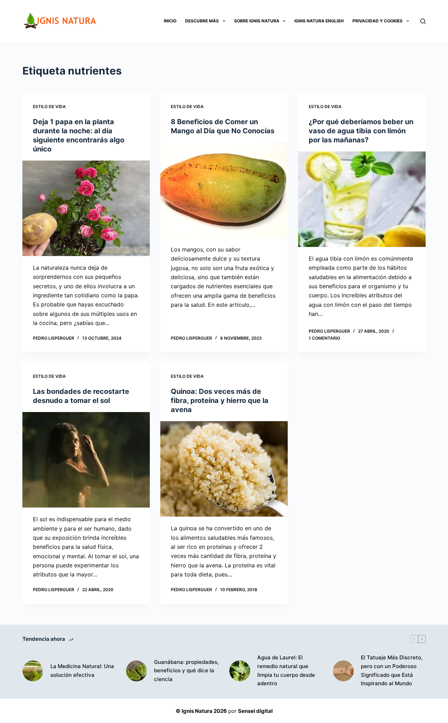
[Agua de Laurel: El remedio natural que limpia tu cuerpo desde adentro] (239, 670)
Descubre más (202, 20)
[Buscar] (423, 21)
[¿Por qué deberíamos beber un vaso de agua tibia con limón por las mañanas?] (362, 199)
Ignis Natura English (319, 20)
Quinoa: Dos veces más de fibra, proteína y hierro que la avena (219, 400)
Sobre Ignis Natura (256, 20)
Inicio (170, 20)
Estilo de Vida (49, 106)
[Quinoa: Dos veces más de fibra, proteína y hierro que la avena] (224, 469)
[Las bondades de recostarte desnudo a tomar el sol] (86, 460)
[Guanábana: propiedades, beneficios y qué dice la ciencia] (136, 670)
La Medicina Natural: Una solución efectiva (82, 670)
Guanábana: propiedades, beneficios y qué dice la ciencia (186, 671)
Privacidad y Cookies (377, 20)
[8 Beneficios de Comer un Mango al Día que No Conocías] (224, 190)
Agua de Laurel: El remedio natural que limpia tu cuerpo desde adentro (286, 670)
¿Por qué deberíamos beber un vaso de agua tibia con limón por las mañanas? (361, 131)
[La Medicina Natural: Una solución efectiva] (32, 670)
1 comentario (324, 338)
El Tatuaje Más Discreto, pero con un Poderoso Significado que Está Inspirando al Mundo (391, 670)
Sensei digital (255, 711)
